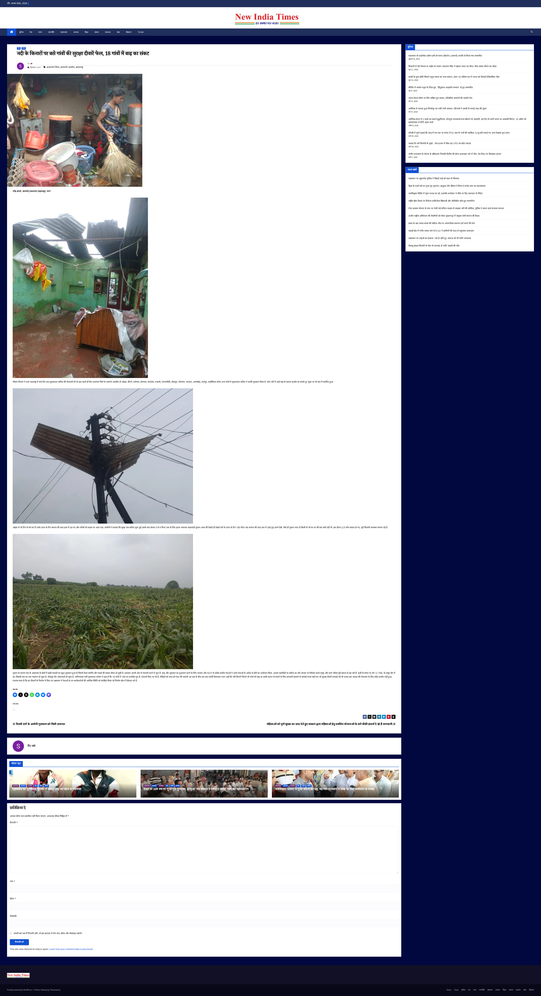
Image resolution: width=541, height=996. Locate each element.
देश (31, 32)
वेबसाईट (13, 916)
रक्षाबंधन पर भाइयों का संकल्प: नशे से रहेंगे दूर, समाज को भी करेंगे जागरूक (439, 238)
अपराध (76, 32)
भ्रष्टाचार (63, 32)
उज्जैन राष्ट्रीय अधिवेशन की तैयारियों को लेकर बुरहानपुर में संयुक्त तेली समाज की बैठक (444, 216)
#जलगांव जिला (53, 67)
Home (448, 990)
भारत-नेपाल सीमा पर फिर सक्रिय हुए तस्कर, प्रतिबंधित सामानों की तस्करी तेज (440, 98)
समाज (97, 32)
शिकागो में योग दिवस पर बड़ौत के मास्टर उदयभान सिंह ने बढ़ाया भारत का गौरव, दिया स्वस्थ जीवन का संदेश (452, 66)
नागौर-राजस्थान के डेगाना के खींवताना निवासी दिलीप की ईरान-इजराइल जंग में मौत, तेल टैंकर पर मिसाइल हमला (454, 154)
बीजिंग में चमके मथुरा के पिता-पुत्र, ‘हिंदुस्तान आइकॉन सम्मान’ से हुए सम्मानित (440, 87)
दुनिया (21, 32)
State (30, 786)
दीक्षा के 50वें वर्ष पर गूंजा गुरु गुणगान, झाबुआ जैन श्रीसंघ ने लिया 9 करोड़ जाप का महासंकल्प (195, 789)
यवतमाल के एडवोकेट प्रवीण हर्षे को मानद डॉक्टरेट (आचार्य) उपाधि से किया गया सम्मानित (445, 56)
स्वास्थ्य (108, 32)
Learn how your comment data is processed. (71, 949)
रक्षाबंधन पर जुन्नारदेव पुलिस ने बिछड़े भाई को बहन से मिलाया (46, 789)
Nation (15, 786)
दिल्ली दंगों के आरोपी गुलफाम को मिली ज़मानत (40, 724)
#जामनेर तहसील (67, 67)
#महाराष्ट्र (79, 67)
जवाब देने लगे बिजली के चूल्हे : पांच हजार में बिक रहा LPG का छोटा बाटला (439, 143)
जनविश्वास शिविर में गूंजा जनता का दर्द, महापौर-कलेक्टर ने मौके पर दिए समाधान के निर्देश (324, 789)
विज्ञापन (129, 32)
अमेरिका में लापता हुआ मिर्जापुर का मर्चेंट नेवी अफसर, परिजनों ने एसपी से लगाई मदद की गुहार (447, 108)
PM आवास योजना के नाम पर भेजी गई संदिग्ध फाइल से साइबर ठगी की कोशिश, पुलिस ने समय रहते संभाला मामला (456, 208)
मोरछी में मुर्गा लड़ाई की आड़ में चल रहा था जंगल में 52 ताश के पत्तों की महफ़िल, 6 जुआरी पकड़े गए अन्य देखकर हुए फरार (459, 133)
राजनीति (51, 32)
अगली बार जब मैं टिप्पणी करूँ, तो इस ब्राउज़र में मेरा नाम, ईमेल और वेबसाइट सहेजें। (47, 933)
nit (31, 64)
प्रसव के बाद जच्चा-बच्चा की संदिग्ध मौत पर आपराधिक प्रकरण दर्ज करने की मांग (441, 223)
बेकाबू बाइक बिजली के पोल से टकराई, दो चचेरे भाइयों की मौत (434, 246)
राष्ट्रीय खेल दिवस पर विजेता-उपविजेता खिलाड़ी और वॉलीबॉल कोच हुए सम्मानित (441, 201)
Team (141, 32)
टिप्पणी (14, 822)
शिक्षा (86, 32)
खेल (118, 32)
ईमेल (13, 898)
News (23, 786)
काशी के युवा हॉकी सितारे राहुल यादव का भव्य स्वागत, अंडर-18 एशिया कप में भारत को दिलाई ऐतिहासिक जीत (454, 77)
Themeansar (55, 990)
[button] (532, 32)
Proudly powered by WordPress (20, 990)
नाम (12, 881)
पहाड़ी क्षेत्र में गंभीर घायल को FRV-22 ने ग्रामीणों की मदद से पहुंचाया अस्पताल (441, 231)
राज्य (40, 32)
